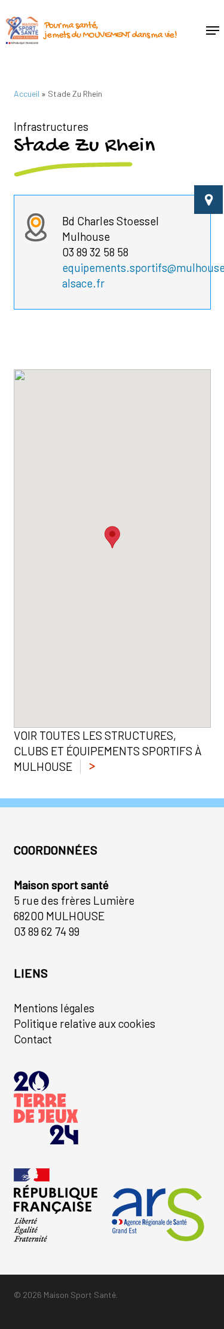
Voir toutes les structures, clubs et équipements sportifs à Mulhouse (108, 750)
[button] (212, 30)
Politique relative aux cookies (84, 1023)
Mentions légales (54, 1008)
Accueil (26, 93)
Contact (33, 1039)
